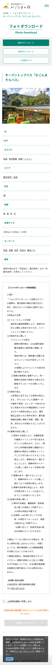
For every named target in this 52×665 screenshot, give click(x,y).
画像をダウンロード (26, 622)
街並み (23, 250)
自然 (16, 250)
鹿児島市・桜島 (10, 177)
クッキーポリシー (24, 651)
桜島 (5, 158)
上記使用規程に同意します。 (20, 601)
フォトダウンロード (21, 13)
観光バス (31, 250)
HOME (6, 13)
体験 (11, 250)
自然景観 (13, 158)
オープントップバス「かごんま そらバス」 (22, 16)
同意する (9, 659)
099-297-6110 (17, 588)
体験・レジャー (25, 158)
